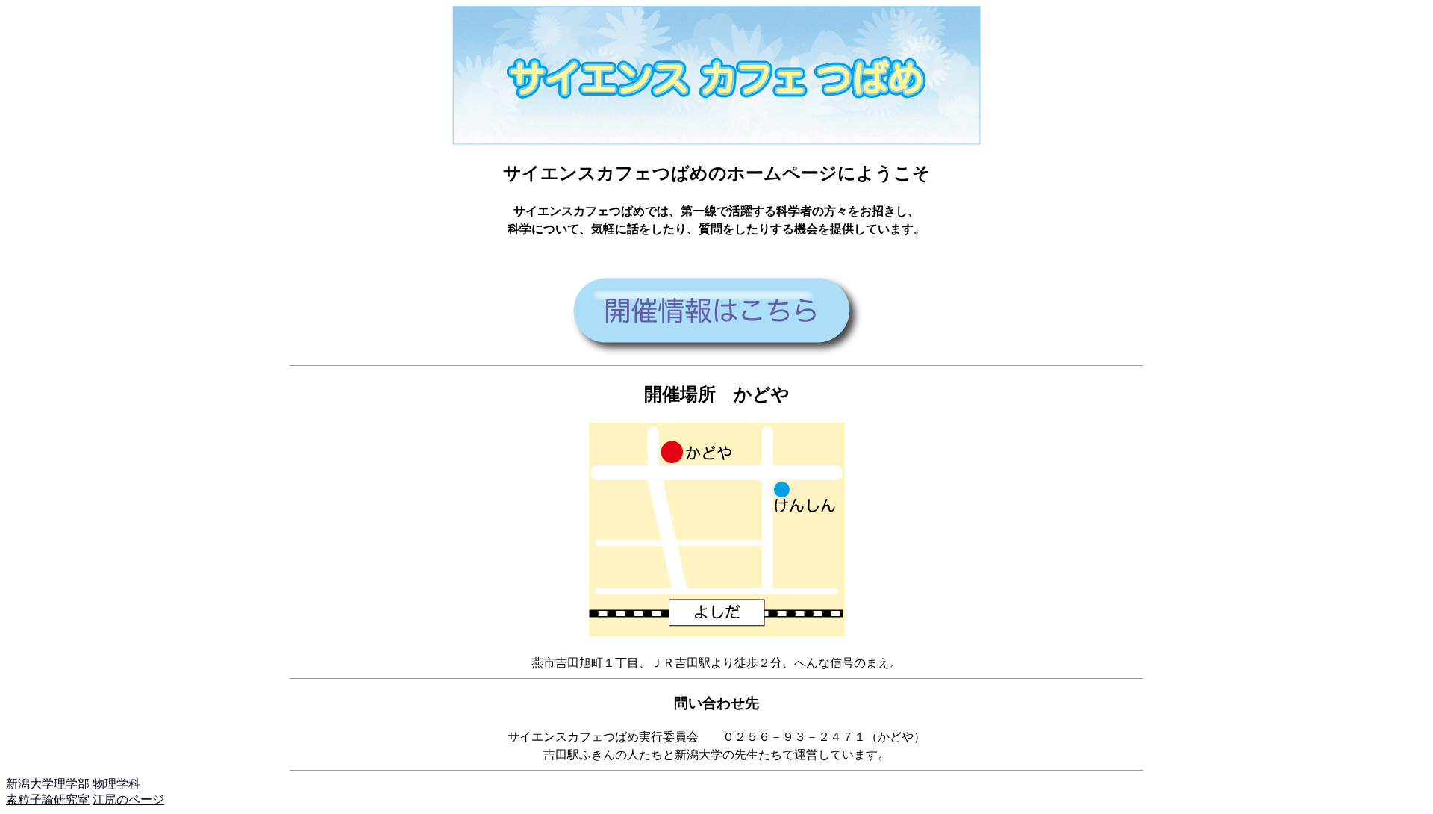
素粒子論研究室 (48, 799)
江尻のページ (128, 799)
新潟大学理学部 (48, 783)
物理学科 (116, 783)
